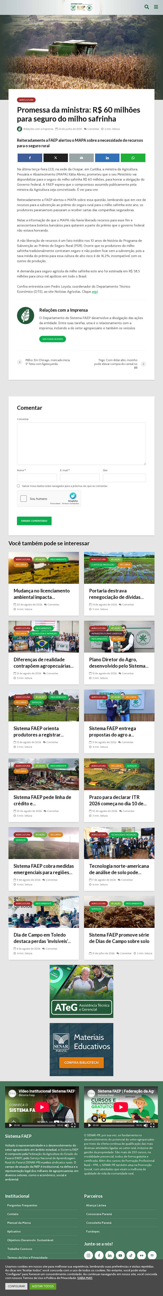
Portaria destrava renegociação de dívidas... (116, 594)
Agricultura (26, 100)
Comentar (93, 128)
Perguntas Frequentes (22, 1205)
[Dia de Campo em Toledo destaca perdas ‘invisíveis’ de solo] (43, 912)
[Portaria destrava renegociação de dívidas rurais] (119, 567)
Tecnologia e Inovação (44, 633)
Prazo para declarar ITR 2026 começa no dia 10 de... (118, 800)
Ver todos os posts (52, 339)
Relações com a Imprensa (38, 128)
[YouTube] (120, 1255)
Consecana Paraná (99, 1214)
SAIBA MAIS (85, 1278)
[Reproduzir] (10, 1126)
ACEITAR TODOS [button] (43, 1286)
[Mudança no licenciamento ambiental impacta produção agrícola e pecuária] (43, 567)
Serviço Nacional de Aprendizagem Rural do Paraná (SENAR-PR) (40, 1160)
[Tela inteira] (73, 1126)
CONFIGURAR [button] (16, 1286)
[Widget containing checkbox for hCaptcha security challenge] (49, 498)
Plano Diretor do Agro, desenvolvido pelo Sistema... (119, 663)
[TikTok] (130, 1255)
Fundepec (93, 1231)
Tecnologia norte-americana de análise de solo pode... (119, 869)
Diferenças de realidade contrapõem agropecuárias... (44, 663)
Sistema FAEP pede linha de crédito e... (42, 800)
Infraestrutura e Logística (106, 633)
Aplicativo (14, 1231)
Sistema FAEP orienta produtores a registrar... (39, 731)
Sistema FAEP (69, 1150)
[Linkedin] (109, 1255)
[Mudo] (67, 1126)
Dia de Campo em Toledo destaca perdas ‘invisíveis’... (42, 938)
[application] (42, 1107)
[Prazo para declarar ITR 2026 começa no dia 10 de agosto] (119, 774)
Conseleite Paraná (98, 1223)
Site (105, 470)
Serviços (36, 702)
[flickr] (141, 1255)
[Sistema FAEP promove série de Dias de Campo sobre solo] (119, 912)
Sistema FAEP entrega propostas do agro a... (112, 731)
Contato (12, 1214)
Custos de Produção (102, 564)
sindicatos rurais (62, 1162)
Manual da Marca (19, 1223)
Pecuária (21, 564)
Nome (21, 470)
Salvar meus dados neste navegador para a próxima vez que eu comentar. (65, 486)
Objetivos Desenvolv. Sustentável (30, 1240)
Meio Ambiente (58, 559)
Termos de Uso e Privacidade (27, 1257)
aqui (95, 292)
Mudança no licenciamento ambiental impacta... (42, 594)
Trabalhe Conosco (19, 1249)
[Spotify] (152, 1255)
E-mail (65, 470)
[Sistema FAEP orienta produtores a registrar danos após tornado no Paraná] (43, 705)
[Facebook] (99, 1255)
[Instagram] (88, 1255)
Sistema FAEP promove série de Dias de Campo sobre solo (119, 938)
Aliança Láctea (96, 1205)
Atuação (40, 559)
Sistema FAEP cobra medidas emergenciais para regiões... (44, 869)
